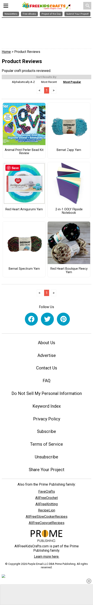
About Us (46, 342)
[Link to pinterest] (63, 319)
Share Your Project (46, 469)
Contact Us (46, 368)
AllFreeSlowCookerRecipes (46, 517)
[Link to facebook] (31, 319)
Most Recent (49, 82)
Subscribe (46, 431)
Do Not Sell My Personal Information (46, 393)
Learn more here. (46, 556)
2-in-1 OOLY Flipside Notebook (69, 211)
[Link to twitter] (47, 319)
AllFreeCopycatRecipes (46, 523)
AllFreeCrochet (46, 498)
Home (6, 52)
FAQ (46, 380)
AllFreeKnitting (46, 504)
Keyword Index (46, 406)
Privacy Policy (46, 418)
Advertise (46, 355)
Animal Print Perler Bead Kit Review (24, 151)
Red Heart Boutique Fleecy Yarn (69, 270)
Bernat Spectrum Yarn (24, 269)
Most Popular (72, 82)
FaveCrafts (46, 491)
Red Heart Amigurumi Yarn (24, 209)
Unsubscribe (46, 456)
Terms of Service (46, 444)
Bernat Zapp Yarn (69, 150)
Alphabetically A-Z (23, 82)
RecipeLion (46, 510)
